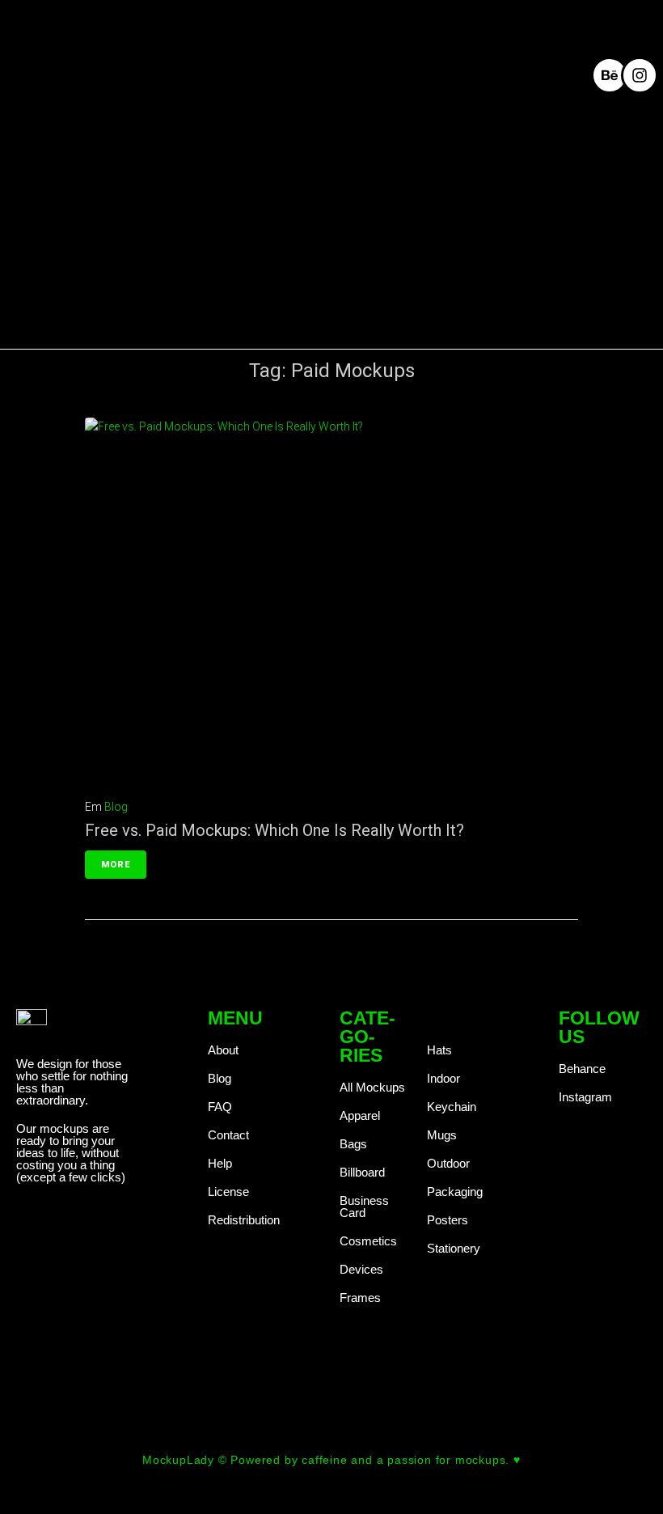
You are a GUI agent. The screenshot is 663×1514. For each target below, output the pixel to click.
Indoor (443, 1078)
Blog (116, 806)
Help (220, 1163)
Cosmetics (368, 1241)
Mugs (442, 1135)
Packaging (455, 1191)
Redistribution (244, 1220)
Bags (353, 1144)
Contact (228, 1135)
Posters (447, 1220)
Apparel (360, 1115)
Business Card (364, 1206)
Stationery (453, 1248)
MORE (115, 864)
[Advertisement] (331, 236)
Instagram (585, 1097)
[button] (443, 74)
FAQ (220, 1106)
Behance (582, 1068)
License (228, 1191)
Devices (361, 1269)
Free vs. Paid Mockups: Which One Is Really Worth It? (274, 830)
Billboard (362, 1172)
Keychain (451, 1106)
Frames (360, 1297)
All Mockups (372, 1087)
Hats (439, 1050)
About (223, 1050)
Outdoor (448, 1163)
